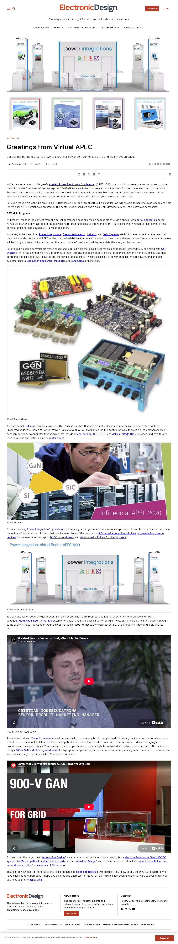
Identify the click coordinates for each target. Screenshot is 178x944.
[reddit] (94, 174)
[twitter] (89, 174)
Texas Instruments (74, 234)
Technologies (41, 27)
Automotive (13, 138)
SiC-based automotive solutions (117, 533)
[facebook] (79, 174)
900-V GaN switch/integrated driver (37, 750)
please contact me (87, 871)
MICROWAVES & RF (53, 924)
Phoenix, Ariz (34, 879)
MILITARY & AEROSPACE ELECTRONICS (120, 924)
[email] (99, 174)
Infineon (91, 234)
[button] (9, 9)
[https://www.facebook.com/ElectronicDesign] (122, 909)
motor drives (56, 438)
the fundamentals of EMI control (46, 865)
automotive (78, 260)
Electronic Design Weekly (82, 27)
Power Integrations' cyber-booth (46, 529)
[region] (89, 938)
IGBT (103, 434)
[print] (170, 174)
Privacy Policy (90, 937)
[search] (14, 9)
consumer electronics (40, 260)
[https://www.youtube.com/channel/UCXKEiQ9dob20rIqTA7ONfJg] (133, 909)
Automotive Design (53, 857)
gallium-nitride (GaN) (124, 434)
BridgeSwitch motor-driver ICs (34, 620)
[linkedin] (84, 174)
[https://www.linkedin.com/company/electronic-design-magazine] (126, 909)
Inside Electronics (134, 27)
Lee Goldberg (14, 164)
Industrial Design (86, 861)
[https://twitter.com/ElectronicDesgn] (129, 909)
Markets (58, 27)
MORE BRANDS (147, 924)
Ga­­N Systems (111, 234)
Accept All (164, 938)
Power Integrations (50, 234)
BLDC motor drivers (62, 537)
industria (59, 260)
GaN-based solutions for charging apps (103, 537)
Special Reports (110, 27)
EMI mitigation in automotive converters (44, 861)
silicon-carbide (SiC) (86, 434)
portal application (147, 219)
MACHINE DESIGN (73, 924)
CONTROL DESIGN (92, 924)
